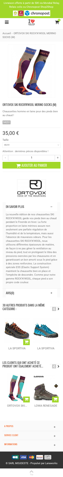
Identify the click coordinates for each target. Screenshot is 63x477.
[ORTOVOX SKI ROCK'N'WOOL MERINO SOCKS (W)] (17, 387)
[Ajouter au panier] (26, 342)
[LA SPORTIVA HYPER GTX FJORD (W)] (46, 330)
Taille (6, 139)
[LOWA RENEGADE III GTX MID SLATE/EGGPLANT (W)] (46, 387)
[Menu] (6, 22)
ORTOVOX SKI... (17, 405)
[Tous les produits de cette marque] (31, 188)
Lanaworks (51, 463)
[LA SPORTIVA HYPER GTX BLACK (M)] (17, 330)
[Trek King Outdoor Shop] (31, 22)
